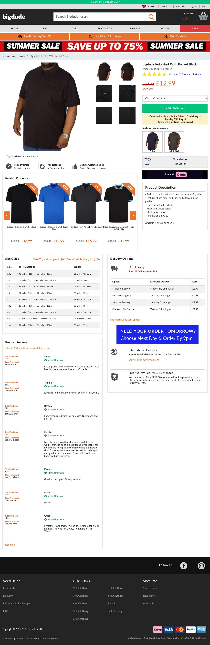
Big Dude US (110, 2)
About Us (180, 6)
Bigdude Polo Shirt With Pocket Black (49, 56)
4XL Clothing (80, 603)
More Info (150, 581)
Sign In (205, 6)
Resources (149, 595)
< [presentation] (7, 215)
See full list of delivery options (125, 320)
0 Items (188, 14)
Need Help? (11, 581)
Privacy (20, 639)
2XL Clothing (80, 588)
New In (112, 603)
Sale (195, 28)
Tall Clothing (115, 611)
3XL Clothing (80, 595)
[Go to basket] (203, 16)
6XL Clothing (80, 619)
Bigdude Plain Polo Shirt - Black (21, 227)
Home (22, 56)
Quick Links (81, 581)
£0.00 (187, 19)
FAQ (5, 611)
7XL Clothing (115, 588)
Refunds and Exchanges (16, 603)
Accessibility (33, 639)
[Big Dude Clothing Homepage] (14, 16)
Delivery (8, 595)
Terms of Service (50, 639)
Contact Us (166, 6)
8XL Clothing (115, 595)
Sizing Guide (150, 588)
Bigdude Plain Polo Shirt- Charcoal (86, 227)
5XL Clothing (80, 611)
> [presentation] (133, 215)
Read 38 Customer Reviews (187, 74)
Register (193, 6)
